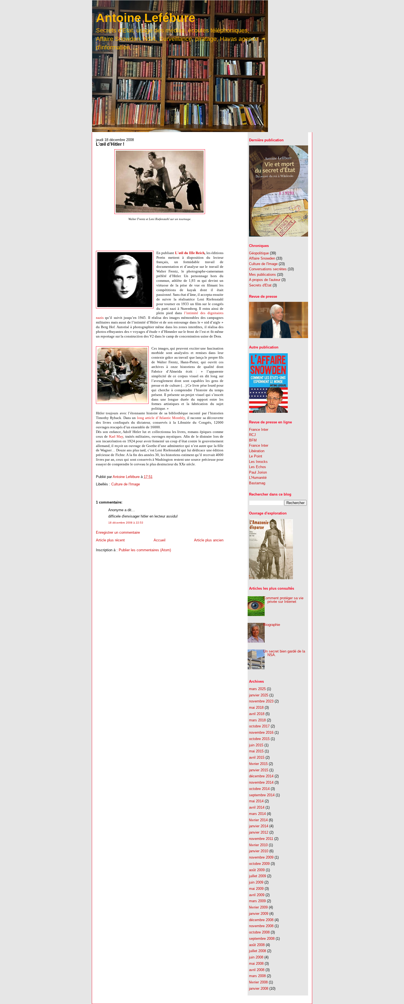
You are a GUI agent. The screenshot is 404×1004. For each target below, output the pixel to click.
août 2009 (257, 870)
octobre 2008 (259, 932)
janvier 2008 (258, 988)
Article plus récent (110, 540)
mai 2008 (256, 963)
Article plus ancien (208, 540)
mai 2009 (256, 889)
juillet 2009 (257, 876)
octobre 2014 (259, 789)
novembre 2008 (261, 926)
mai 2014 (256, 801)
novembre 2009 (261, 857)
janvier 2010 (258, 851)
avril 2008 (256, 970)
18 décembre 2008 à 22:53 (125, 522)
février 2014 (258, 820)
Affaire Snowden (262, 258)
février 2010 (258, 845)
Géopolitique (259, 253)
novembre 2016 (261, 732)
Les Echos (257, 467)
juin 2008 (256, 957)
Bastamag (257, 483)
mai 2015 (256, 751)
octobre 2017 (259, 726)
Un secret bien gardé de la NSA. (284, 653)
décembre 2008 (261, 920)
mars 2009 (257, 901)
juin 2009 (256, 882)
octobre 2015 (259, 739)
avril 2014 (256, 807)
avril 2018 (256, 714)
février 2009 (258, 907)
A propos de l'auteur (264, 280)
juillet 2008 (257, 951)
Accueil (159, 540)
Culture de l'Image (125, 484)
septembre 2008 (262, 938)
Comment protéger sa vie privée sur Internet (283, 600)
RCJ (252, 435)
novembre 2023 (261, 701)
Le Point (255, 456)
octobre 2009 (259, 864)
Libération (256, 451)
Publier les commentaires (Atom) (145, 550)
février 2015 (258, 764)
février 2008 (258, 982)
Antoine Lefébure (145, 17)
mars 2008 (257, 976)
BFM (253, 440)
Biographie (271, 625)
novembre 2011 (261, 839)
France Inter (258, 430)
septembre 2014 (262, 795)
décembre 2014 (261, 776)
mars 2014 (257, 814)
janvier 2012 (258, 832)
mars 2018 (257, 720)
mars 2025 (257, 689)
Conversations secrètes (268, 269)
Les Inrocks (258, 462)
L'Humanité (258, 478)
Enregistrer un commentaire (118, 532)
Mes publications (262, 274)
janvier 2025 (258, 695)
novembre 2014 (261, 782)
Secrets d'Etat (260, 285)
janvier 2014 (258, 826)
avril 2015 (256, 757)
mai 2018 (256, 707)
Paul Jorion (258, 472)
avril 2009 (256, 895)
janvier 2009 (258, 914)
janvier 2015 (258, 770)
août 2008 (257, 945)
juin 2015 (256, 745)
